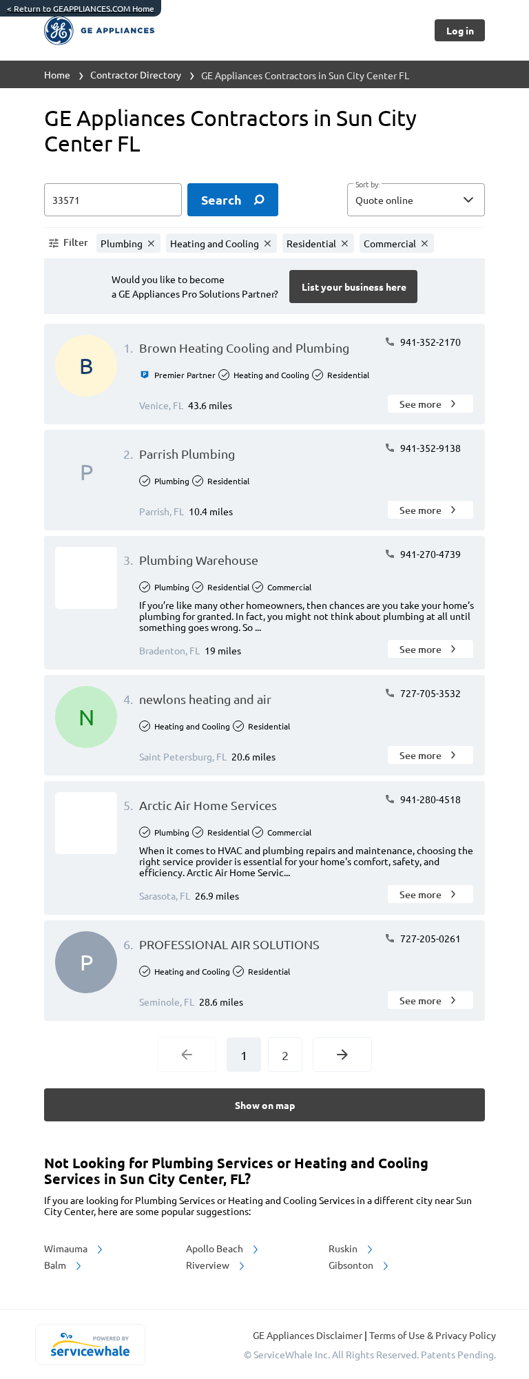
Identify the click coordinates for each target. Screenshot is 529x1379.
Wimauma (67, 1248)
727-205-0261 (429, 938)
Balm (56, 1264)
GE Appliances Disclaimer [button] (308, 1335)
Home (57, 74)
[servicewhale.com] (90, 1344)
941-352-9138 (429, 448)
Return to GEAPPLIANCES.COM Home (80, 8)
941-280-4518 (429, 799)
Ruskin (344, 1248)
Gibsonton (352, 1264)
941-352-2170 (429, 341)
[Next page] (342, 1054)
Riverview (208, 1264)
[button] (416, 199)
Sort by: (367, 184)
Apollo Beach (215, 1248)
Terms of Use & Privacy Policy (432, 1335)
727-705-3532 (429, 693)
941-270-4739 (429, 554)
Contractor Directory (135, 74)
